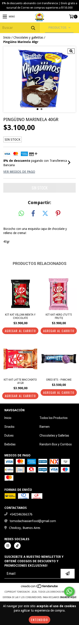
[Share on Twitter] (45, 213)
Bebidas (10, 444)
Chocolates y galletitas (28, 37)
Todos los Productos (54, 418)
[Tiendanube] (39, 587)
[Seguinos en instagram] (7, 545)
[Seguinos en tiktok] (17, 545)
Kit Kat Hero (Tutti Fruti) (59, 316)
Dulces (9, 435)
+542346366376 (21, 514)
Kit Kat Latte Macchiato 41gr (20, 381)
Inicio (7, 37)
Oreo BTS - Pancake (59, 379)
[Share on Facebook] (33, 213)
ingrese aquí (68, 597)
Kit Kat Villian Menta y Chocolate (20, 316)
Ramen (45, 426)
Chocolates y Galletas (54, 435)
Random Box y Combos (56, 444)
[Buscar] (33, 28)
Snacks (9, 426)
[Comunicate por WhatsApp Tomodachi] (69, 591)
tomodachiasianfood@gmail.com (33, 521)
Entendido (39, 619)
